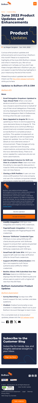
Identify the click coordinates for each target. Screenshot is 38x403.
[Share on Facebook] (7, 322)
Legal (24, 391)
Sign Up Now (10, 357)
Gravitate (13, 395)
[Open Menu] (35, 3)
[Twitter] (30, 376)
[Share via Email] (19, 322)
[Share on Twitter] (15, 322)
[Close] (34, 184)
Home (3, 12)
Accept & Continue (19, 216)
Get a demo (19, 401)
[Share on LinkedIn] (11, 322)
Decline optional (19, 211)
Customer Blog (11, 12)
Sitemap (30, 391)
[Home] (6, 5)
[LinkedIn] (36, 376)
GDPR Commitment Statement (10, 391)
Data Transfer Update (24, 387)
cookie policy (7, 206)
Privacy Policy (5, 393)
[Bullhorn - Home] (6, 374)
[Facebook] (33, 376)
